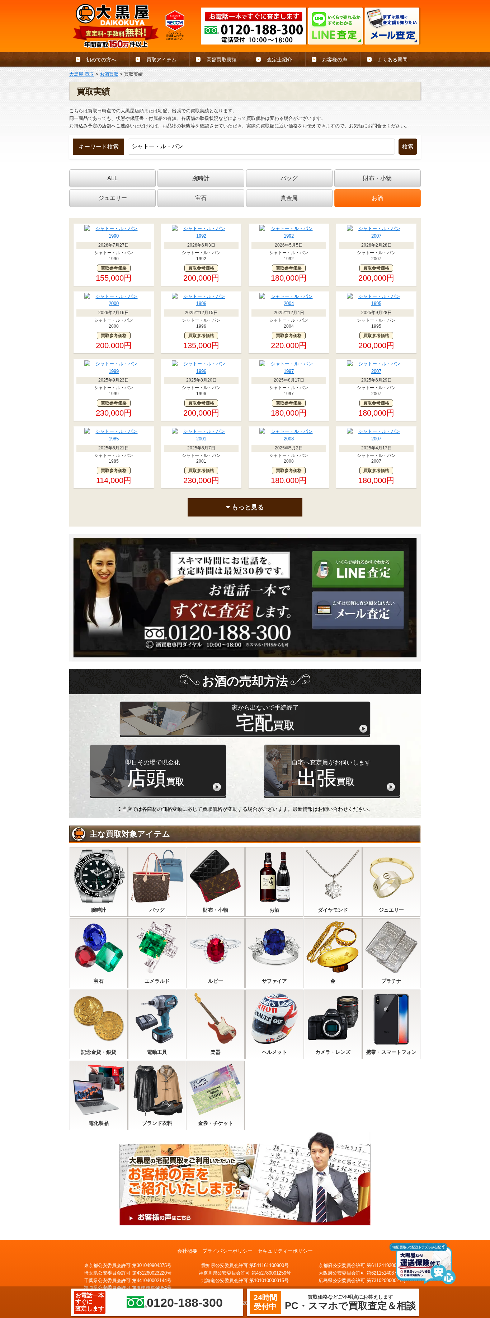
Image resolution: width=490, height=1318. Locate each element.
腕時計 (200, 178)
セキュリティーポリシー (285, 1251)
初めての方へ (101, 59)
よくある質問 (392, 59)
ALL (112, 178)
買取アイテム (161, 59)
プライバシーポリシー (227, 1251)
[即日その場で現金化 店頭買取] (158, 794)
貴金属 (289, 198)
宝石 (201, 198)
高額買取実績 (222, 59)
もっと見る (247, 507)
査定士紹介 (279, 59)
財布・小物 (377, 178)
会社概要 (187, 1251)
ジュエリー (112, 198)
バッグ (289, 178)
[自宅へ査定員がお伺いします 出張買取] (332, 794)
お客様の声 (334, 59)
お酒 (377, 198)
